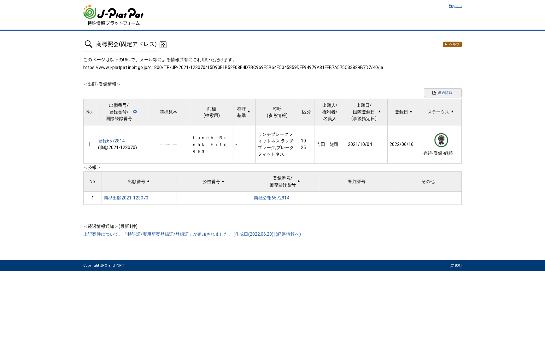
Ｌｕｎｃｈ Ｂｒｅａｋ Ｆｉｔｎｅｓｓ (209, 144)
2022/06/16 (401, 144)
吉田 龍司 (327, 144)
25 (303, 147)
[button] (121, 112)
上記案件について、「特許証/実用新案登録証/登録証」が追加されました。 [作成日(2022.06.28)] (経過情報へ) (192, 234)
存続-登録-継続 (438, 153)
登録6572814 (111, 140)
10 (303, 140)
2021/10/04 (360, 144)
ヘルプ (454, 44)
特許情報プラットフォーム (114, 15)
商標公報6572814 (271, 197)
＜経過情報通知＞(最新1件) (110, 226)
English (455, 5)
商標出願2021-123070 (126, 197)
